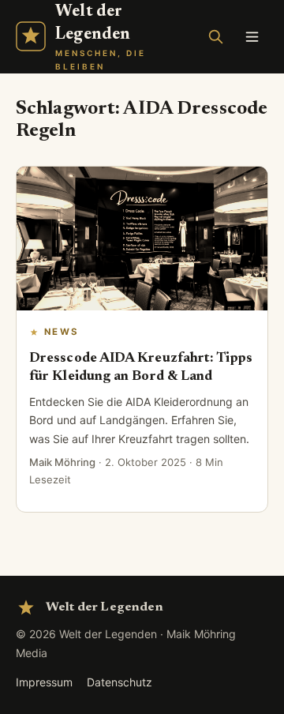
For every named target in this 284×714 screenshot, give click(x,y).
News (61, 331)
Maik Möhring (62, 462)
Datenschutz (119, 682)
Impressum (44, 682)
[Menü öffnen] (251, 36)
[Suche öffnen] (215, 36)
